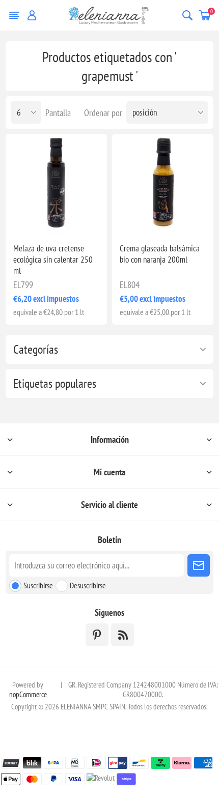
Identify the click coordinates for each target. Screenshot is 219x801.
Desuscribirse (88, 585)
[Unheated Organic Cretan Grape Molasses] (56, 184)
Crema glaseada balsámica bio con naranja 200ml (160, 254)
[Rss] (122, 634)
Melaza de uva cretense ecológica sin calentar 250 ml (53, 259)
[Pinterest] (97, 634)
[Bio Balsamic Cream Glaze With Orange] (162, 184)
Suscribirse (38, 585)
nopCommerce (28, 694)
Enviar (198, 565)
